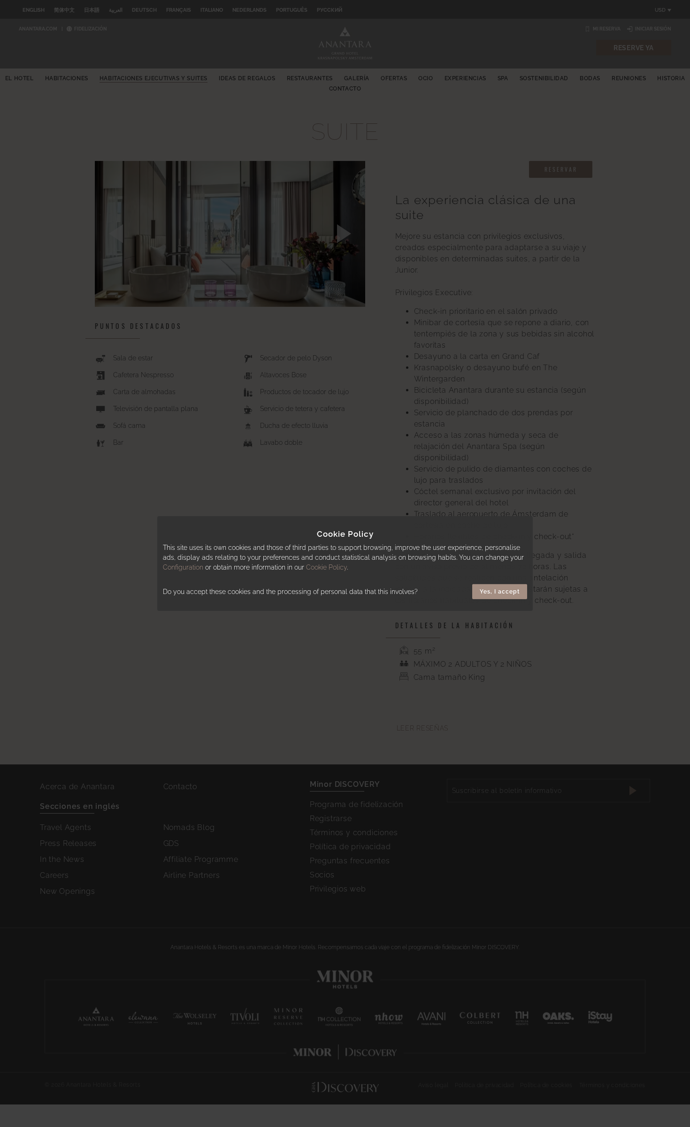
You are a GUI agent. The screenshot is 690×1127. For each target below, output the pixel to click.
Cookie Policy (326, 567)
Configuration (183, 567)
